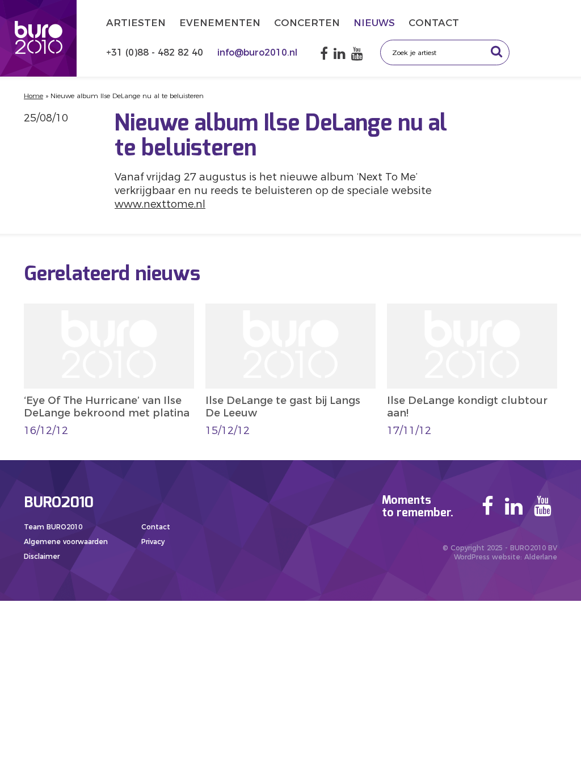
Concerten (307, 22)
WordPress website (487, 557)
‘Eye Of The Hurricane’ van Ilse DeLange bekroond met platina (107, 406)
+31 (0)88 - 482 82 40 (156, 52)
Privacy (153, 541)
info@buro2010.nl (257, 52)
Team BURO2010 (53, 527)
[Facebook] (324, 54)
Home (33, 95)
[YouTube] (357, 54)
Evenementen (219, 22)
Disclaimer (42, 556)
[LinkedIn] (340, 54)
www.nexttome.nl (160, 204)
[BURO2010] (38, 38)
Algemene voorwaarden (66, 541)
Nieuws (374, 22)
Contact (434, 22)
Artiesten (136, 22)
